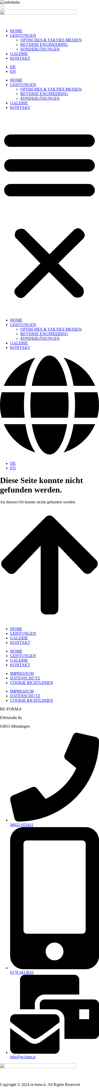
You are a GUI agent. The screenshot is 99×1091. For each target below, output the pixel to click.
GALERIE (19, 54)
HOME (16, 31)
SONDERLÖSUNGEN (40, 49)
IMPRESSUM (22, 673)
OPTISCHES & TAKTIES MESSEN (51, 40)
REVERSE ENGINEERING (44, 44)
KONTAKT (20, 58)
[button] (49, 214)
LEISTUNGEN (23, 35)
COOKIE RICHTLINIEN (31, 682)
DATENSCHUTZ (25, 678)
